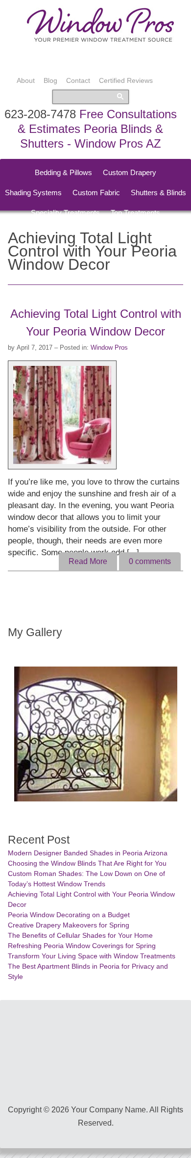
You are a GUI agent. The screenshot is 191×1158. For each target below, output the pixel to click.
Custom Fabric (96, 192)
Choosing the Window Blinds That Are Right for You (87, 863)
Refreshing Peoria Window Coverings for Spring (82, 946)
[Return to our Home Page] (100, 41)
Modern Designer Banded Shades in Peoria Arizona (87, 853)
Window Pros (109, 347)
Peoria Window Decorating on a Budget (69, 915)
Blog (50, 80)
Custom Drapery (129, 172)
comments (150, 561)
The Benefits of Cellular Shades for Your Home (80, 935)
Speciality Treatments (65, 212)
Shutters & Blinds (158, 192)
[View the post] (65, 414)
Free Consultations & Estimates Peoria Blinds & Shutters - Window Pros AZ (97, 128)
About (26, 80)
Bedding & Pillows (63, 172)
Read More (88, 561)
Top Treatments (135, 212)
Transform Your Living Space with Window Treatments (91, 956)
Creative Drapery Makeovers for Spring (68, 925)
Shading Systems (33, 192)
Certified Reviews (126, 80)
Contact (78, 80)
